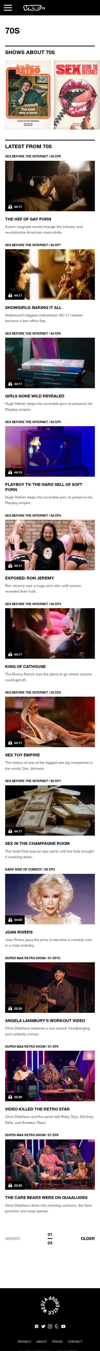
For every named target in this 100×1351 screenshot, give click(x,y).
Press (57, 1341)
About (41, 1341)
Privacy (24, 1341)
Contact (75, 1341)
